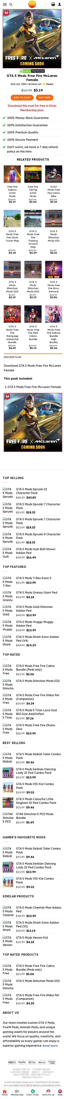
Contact (48, 1072)
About (36, 1072)
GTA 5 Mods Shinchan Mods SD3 (12, 286)
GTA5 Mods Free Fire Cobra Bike (53, 191)
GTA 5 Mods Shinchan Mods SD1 (54, 236)
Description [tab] (12, 357)
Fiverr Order (41, 1069)
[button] (5, 4)
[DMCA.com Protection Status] (32, 70)
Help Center (21, 1074)
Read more (50, 1045)
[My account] (59, 4)
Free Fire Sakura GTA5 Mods (12, 191)
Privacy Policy (32, 1077)
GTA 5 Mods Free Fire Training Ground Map (33, 239)
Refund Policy (40, 1074)
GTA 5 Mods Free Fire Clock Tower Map (12, 236)
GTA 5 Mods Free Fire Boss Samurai (53, 286)
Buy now (44, 97)
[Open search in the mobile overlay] (10, 4)
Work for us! (21, 1069)
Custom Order (19, 1072)
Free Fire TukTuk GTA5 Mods (33, 191)
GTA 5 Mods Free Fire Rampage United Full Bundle (12, 334)
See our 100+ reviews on (32, 84)
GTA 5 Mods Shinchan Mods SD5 (33, 286)
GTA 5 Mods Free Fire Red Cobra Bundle (33, 333)
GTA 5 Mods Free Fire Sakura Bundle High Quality (53, 334)
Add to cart (22, 97)
